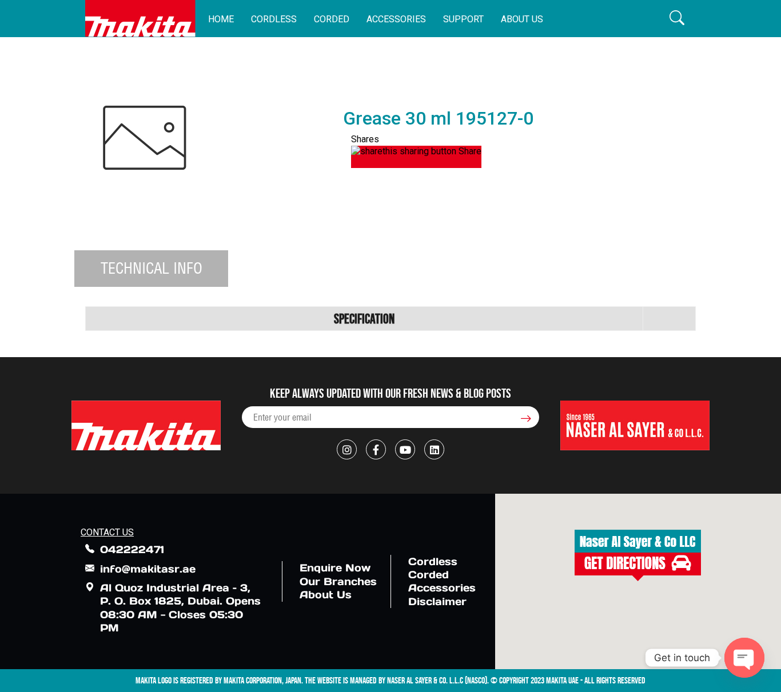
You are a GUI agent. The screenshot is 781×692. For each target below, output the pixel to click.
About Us (522, 19)
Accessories (396, 19)
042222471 (132, 549)
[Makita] (140, 18)
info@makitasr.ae (148, 568)
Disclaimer (437, 601)
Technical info (151, 268)
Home (221, 19)
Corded (331, 19)
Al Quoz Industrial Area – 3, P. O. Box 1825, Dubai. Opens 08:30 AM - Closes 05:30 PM (180, 607)
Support (463, 19)
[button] (677, 19)
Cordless (274, 19)
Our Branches (338, 581)
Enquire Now (335, 567)
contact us (107, 532)
